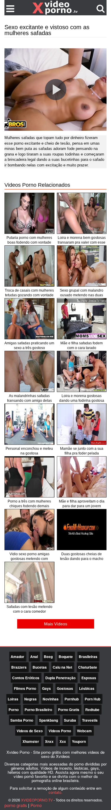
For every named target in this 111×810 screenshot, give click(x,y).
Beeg (48, 656)
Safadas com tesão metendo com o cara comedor (29, 609)
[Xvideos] (55, 7)
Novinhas (51, 699)
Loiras (13, 699)
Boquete (66, 656)
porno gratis (15, 805)
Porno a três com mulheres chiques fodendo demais (29, 503)
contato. (55, 792)
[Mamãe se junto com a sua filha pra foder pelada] (82, 424)
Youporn (79, 741)
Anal (34, 656)
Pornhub (72, 699)
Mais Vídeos (55, 623)
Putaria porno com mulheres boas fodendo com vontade (29, 240)
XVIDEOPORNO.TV (37, 799)
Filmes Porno (25, 688)
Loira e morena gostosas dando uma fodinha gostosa (81, 398)
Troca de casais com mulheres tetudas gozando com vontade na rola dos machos (29, 295)
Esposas (88, 677)
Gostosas (65, 688)
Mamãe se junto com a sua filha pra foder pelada (81, 451)
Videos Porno (60, 730)
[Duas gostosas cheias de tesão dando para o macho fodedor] (82, 529)
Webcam (84, 730)
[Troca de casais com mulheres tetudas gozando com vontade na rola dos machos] (29, 266)
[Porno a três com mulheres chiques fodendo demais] (29, 477)
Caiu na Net (62, 667)
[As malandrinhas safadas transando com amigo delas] (29, 371)
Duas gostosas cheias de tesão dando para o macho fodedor (81, 559)
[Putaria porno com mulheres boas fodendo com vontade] (29, 213)
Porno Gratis (68, 709)
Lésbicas (86, 688)
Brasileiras (88, 656)
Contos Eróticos (25, 677)
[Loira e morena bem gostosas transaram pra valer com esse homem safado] (82, 213)
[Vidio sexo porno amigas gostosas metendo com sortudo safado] (29, 529)
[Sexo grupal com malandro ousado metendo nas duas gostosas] (82, 266)
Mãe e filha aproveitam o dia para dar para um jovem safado (81, 506)
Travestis (90, 720)
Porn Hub (92, 699)
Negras (30, 699)
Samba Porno (21, 720)
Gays (46, 688)
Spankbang (48, 720)
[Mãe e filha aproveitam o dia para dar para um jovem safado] (82, 477)
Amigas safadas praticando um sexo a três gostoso (29, 345)
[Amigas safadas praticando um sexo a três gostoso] (29, 318)
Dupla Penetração (60, 677)
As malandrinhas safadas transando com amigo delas (29, 398)
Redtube (92, 709)
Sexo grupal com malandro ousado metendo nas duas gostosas (81, 295)
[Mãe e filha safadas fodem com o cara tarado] (82, 318)
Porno (14, 709)
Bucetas (40, 667)
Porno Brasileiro (38, 709)
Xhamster (30, 741)
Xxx (62, 741)
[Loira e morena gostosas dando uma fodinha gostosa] (82, 371)
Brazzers (19, 667)
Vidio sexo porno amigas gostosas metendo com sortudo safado (29, 559)
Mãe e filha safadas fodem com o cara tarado (81, 345)
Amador (17, 656)
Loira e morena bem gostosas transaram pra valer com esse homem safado (82, 242)
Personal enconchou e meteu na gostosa (29, 451)
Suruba (70, 720)
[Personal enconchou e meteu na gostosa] (29, 424)
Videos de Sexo (30, 730)
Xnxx (49, 741)
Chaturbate (87, 667)
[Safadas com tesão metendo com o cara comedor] (29, 582)
